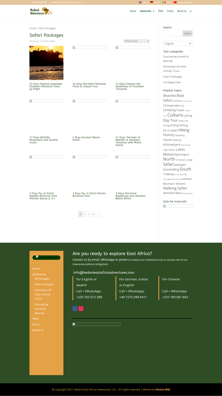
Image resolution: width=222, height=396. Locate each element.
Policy (170, 11)
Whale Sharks (187, 193)
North (169, 159)
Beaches (169, 95)
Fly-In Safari (170, 130)
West (178, 193)
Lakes (180, 149)
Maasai (168, 154)
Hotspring (180, 135)
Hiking (183, 129)
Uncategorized (172, 82)
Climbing (169, 110)
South (185, 169)
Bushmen (178, 100)
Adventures (145, 11)
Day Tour (170, 120)
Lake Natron (169, 149)
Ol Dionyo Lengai (184, 159)
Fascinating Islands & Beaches (41, 309)
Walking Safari (175, 188)
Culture (175, 115)
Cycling (187, 115)
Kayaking (176, 140)
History (168, 134)
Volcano (180, 183)
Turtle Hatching (180, 174)
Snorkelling (171, 169)
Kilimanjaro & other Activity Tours (43, 294)
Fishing (183, 125)
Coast (180, 110)
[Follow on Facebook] (74, 308)
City (182, 105)
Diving (174, 125)
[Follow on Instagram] (81, 308)
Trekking (168, 174)
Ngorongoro (181, 154)
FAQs (160, 11)
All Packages (42, 278)
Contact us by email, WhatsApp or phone (100, 259)
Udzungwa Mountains (171, 179)
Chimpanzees (171, 105)
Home (133, 11)
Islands (167, 140)
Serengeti (180, 164)
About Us (182, 11)
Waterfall (169, 193)
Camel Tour (187, 101)
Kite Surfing (185, 145)
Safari (168, 164)
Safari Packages (172, 76)
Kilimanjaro (171, 144)
